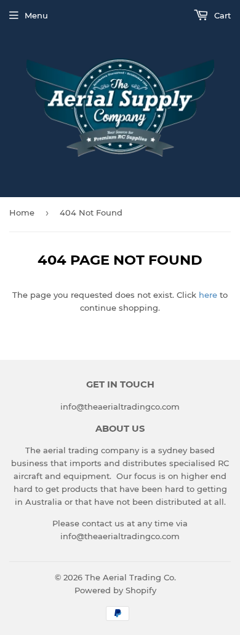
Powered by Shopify (115, 590)
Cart (221, 15)
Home (21, 212)
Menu (36, 15)
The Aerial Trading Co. (130, 577)
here (208, 295)
